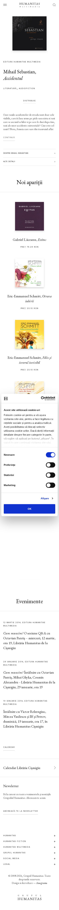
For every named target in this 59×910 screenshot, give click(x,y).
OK (29, 508)
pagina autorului (29, 577)
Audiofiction (27, 88)
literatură (9, 88)
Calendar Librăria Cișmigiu (21, 768)
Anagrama (41, 883)
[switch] (50, 464)
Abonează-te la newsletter (20, 811)
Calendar (9, 747)
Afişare (45, 498)
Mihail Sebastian (19, 71)
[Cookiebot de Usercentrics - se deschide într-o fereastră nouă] (41, 398)
